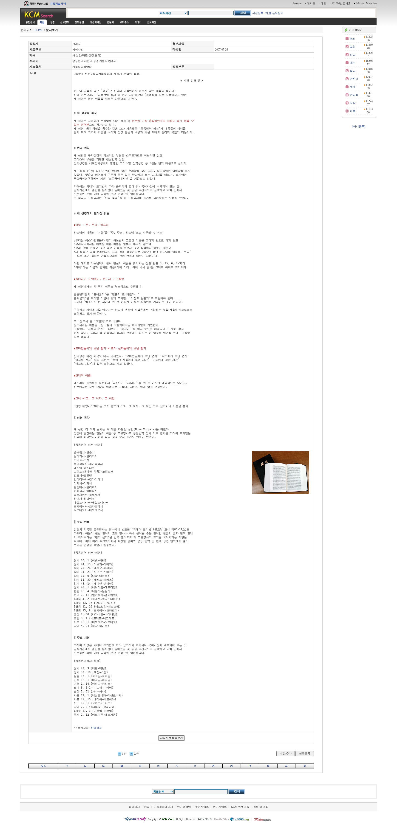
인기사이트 (220, 806)
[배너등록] (358, 126)
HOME (39, 30)
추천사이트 (202, 806)
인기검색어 (184, 806)
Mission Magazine (366, 3)
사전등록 (257, 13)
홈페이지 (134, 806)
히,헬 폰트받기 (274, 13)
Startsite (297, 3)
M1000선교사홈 (341, 3)
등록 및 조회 (260, 806)
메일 (323, 3)
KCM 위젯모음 (240, 806)
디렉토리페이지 (163, 806)
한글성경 (96, 727)
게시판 (311, 3)
